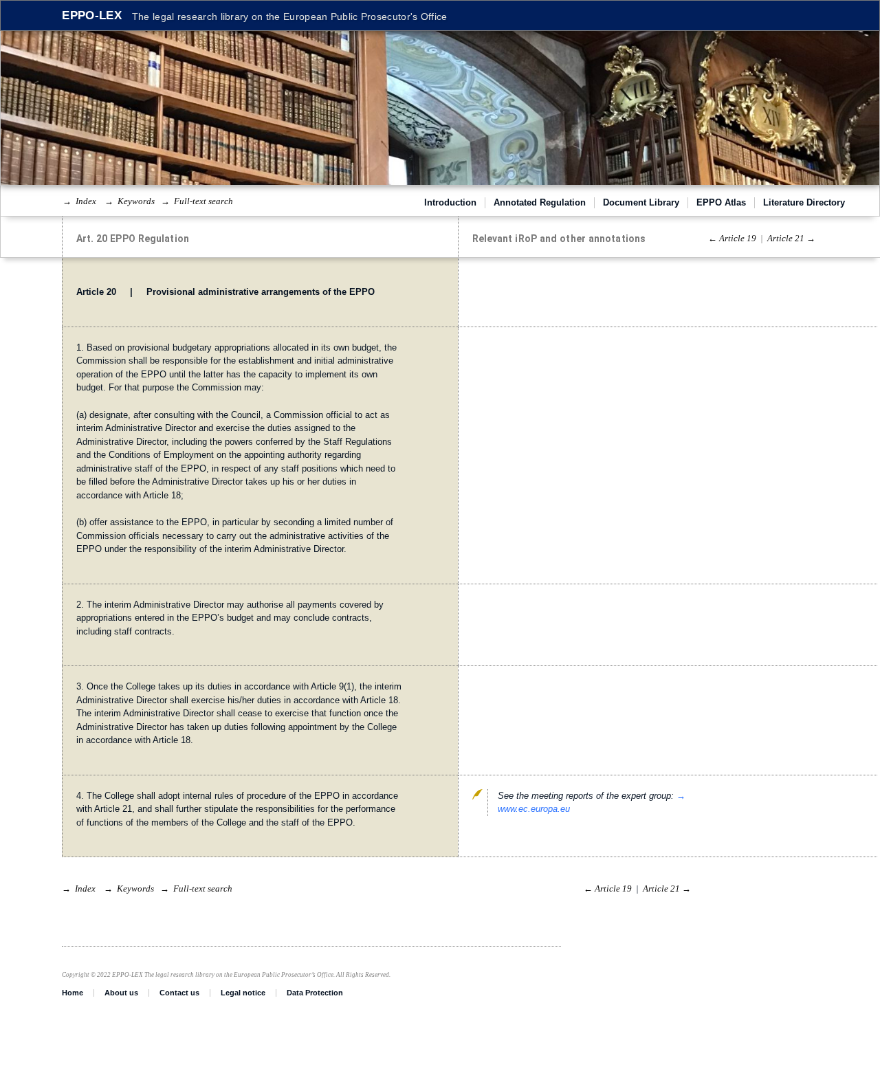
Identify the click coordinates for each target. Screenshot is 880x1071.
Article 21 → (791, 238)
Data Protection (315, 993)
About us (121, 993)
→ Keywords (129, 201)
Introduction (450, 202)
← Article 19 (732, 238)
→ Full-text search (197, 201)
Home (72, 993)
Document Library (641, 202)
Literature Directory (804, 202)
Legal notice (243, 993)
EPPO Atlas (721, 202)
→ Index (79, 201)
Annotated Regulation (540, 202)
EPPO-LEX (91, 15)
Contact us (179, 993)
